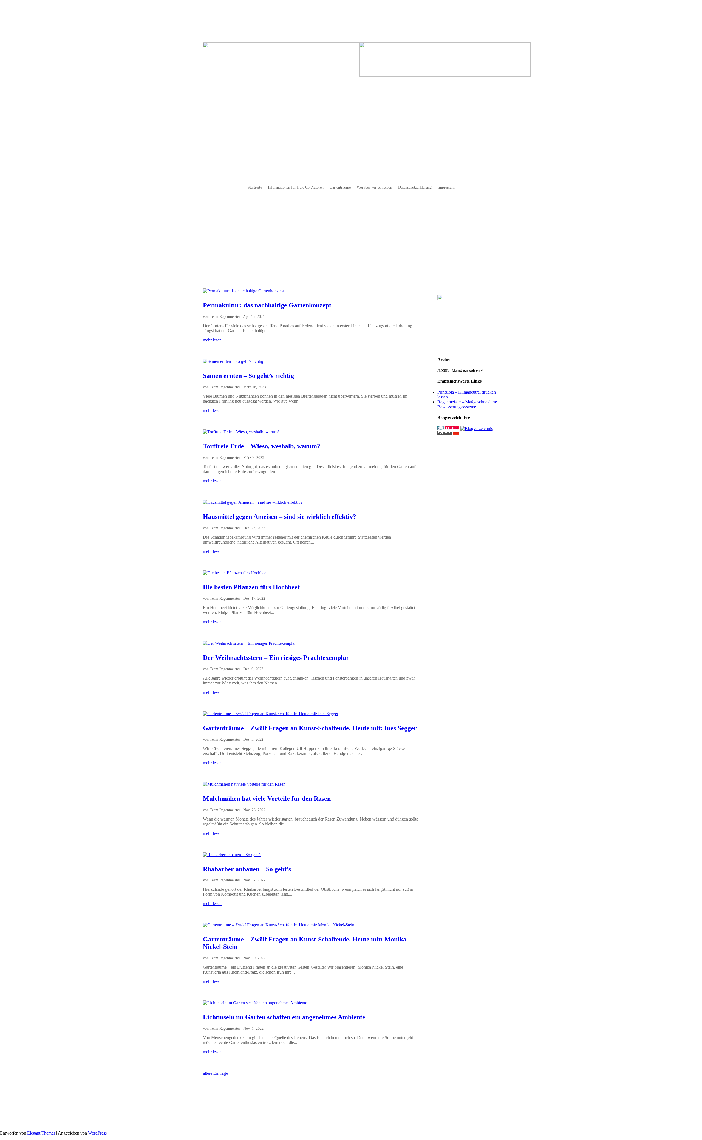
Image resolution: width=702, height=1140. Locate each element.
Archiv (443, 370)
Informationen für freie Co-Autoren (296, 187)
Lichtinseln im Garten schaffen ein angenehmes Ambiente (284, 1017)
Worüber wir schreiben (374, 187)
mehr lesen (212, 340)
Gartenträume (340, 187)
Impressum (446, 187)
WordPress (97, 1133)
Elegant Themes (41, 1133)
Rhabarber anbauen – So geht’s (247, 869)
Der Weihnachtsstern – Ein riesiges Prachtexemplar (276, 657)
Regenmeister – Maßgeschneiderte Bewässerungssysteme (467, 404)
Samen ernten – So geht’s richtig (248, 375)
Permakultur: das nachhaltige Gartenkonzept (267, 305)
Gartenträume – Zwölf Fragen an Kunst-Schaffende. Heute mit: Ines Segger (310, 728)
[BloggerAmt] (476, 428)
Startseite (255, 187)
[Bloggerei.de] (448, 428)
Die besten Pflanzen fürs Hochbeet (251, 587)
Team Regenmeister (225, 317)
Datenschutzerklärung (415, 187)
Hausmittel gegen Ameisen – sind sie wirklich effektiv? (279, 516)
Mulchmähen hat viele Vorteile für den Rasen (267, 798)
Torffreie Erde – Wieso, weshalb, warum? (261, 446)
